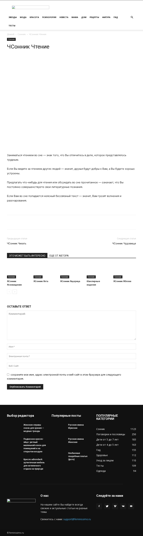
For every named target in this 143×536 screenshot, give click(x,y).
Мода (23, 17)
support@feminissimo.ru (77, 519)
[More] (63, 60)
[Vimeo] (115, 506)
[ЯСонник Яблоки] (124, 271)
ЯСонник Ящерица (70, 281)
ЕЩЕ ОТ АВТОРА (59, 255)
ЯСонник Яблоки (122, 281)
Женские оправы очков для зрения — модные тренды (34, 428)
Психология (49, 17)
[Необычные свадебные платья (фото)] (59, 456)
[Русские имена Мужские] (59, 428)
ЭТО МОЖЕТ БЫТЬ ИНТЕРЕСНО (27, 255)
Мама (75, 17)
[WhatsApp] (39, 60)
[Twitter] (107, 506)
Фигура (106, 17)
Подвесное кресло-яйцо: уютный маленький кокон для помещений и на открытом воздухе (35, 445)
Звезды (13, 17)
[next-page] (15, 292)
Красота (34, 17)
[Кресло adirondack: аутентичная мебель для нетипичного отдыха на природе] (14, 463)
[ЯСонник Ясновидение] (18, 271)
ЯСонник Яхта (40, 281)
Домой (10, 34)
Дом (83, 17)
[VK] (55, 60)
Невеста (63, 17)
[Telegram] (47, 60)
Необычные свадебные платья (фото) (77, 456)
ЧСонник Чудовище (124, 243)
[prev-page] (9, 292)
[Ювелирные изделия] (98, 271)
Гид (116, 17)
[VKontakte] (123, 506)
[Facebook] (99, 506)
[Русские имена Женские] (59, 442)
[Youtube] (131, 506)
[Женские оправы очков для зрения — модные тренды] (14, 428)
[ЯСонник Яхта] (44, 271)
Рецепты (94, 17)
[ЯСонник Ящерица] (71, 271)
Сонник (22, 34)
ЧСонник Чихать (16, 243)
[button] (132, 17)
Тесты (12, 25)
